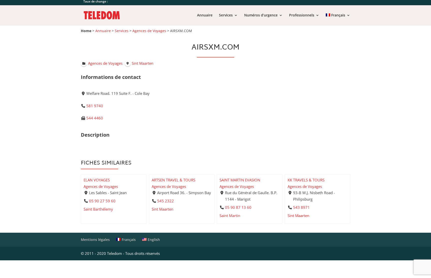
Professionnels (301, 15)
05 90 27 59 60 (102, 200)
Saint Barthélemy (98, 209)
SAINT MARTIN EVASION (239, 179)
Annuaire (205, 15)
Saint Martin (229, 215)
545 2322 (165, 200)
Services (226, 15)
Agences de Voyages (149, 31)
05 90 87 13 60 (238, 207)
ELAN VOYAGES (97, 179)
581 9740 (94, 105)
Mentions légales (95, 239)
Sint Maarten (162, 209)
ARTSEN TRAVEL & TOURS (173, 179)
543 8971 (301, 207)
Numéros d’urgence (261, 15)
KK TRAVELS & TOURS (306, 179)
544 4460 (94, 117)
